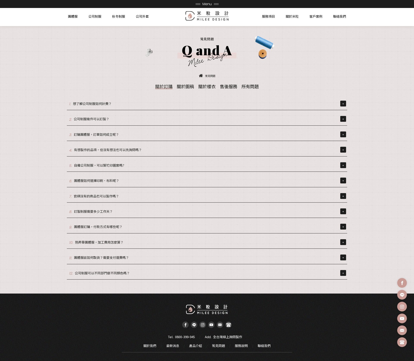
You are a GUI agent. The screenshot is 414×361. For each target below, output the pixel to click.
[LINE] (402, 295)
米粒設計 (207, 15)
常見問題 (218, 345)
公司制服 (94, 16)
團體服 (73, 16)
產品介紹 (195, 345)
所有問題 (250, 86)
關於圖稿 (185, 86)
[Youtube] (402, 318)
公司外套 (142, 16)
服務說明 (241, 345)
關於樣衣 (207, 86)
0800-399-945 (185, 336)
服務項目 (268, 16)
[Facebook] (402, 283)
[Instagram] (402, 306)
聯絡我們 (339, 16)
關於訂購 (163, 86)
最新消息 (172, 345)
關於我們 (149, 345)
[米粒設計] (202, 75)
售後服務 (228, 86)
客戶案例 (315, 16)
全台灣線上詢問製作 (227, 336)
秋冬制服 (118, 16)
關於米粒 (292, 16)
